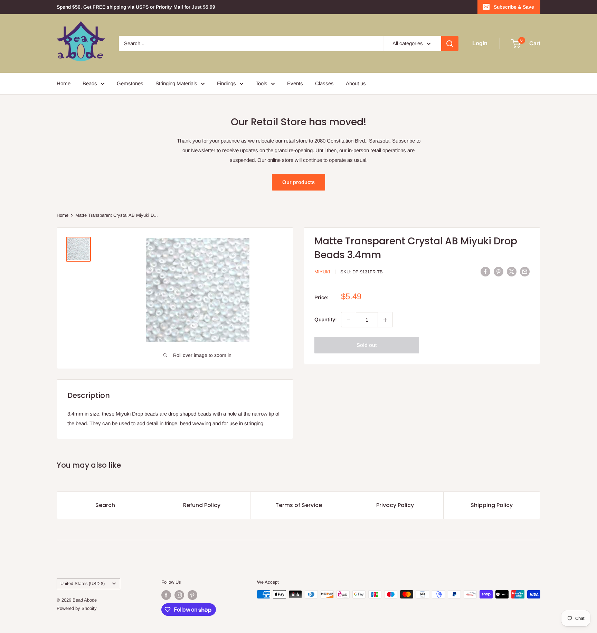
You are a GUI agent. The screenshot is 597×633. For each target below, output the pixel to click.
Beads (90, 83)
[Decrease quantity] (348, 320)
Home (63, 83)
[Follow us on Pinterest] (192, 595)
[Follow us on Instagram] (179, 595)
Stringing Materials (176, 83)
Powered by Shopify (77, 608)
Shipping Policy (492, 505)
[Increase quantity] (385, 320)
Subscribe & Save (514, 7)
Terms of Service (298, 505)
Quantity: (325, 320)
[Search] (449, 43)
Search (105, 505)
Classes (324, 83)
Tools (261, 83)
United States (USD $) (82, 583)
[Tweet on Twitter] (512, 271)
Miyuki (322, 271)
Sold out (367, 345)
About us (356, 83)
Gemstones (130, 83)
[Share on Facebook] (485, 271)
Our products (298, 182)
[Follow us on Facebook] (166, 595)
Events (295, 83)
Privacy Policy (395, 505)
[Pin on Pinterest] (498, 271)
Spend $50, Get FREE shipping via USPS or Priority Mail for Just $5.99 (136, 7)
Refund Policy (201, 505)
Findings (226, 83)
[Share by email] (525, 271)
